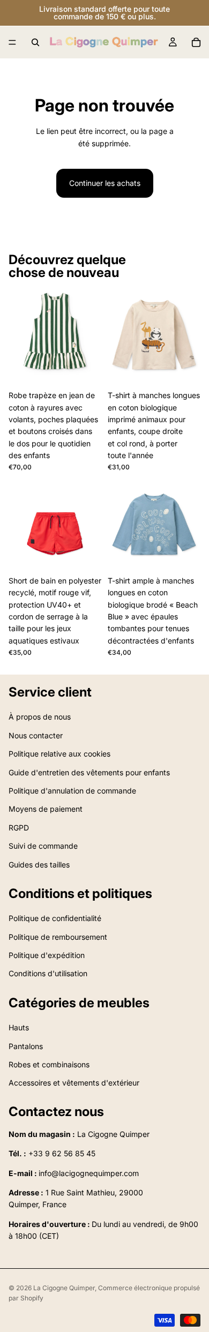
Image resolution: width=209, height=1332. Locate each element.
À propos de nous (40, 717)
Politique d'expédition (47, 955)
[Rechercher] (35, 42)
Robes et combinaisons (49, 1064)
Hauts (19, 1027)
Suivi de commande (43, 845)
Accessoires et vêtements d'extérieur (74, 1083)
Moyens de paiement (46, 809)
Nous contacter (36, 735)
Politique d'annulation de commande (72, 790)
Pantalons (26, 1046)
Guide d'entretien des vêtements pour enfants (89, 772)
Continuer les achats (104, 183)
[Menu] (12, 42)
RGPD (19, 827)
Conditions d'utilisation (48, 973)
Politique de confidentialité (55, 918)
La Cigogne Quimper (64, 1288)
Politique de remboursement (58, 936)
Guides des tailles (39, 864)
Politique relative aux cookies (59, 753)
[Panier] (196, 42)
